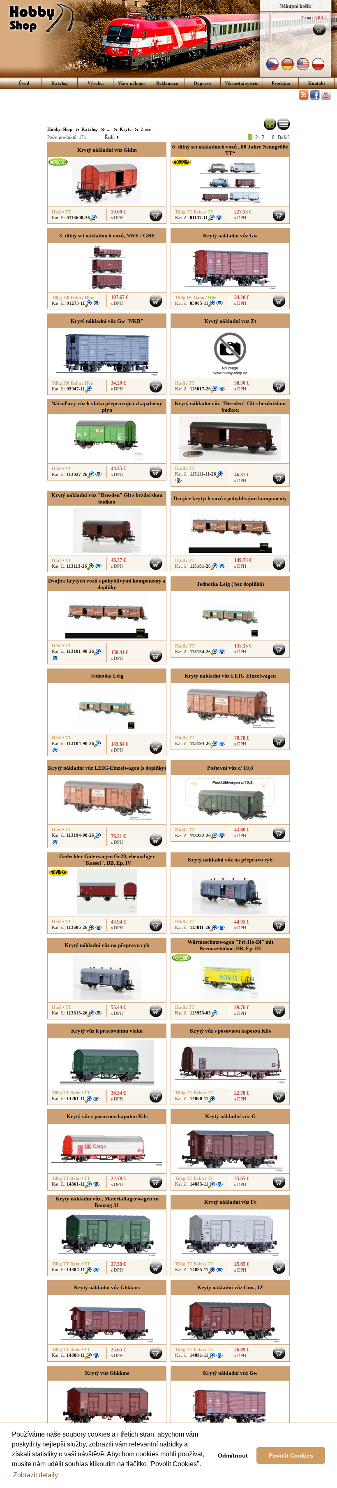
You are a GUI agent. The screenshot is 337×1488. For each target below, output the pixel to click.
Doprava (203, 83)
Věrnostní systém (242, 83)
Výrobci (96, 83)
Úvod (23, 83)
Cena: (307, 17)
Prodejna (281, 83)
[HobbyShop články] (304, 98)
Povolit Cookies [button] (291, 1455)
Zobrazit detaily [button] (35, 1475)
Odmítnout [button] (233, 1455)
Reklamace (167, 83)
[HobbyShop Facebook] (315, 98)
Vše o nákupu (131, 83)
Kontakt (316, 83)
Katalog (59, 83)
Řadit (111, 137)
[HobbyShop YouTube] (326, 98)
